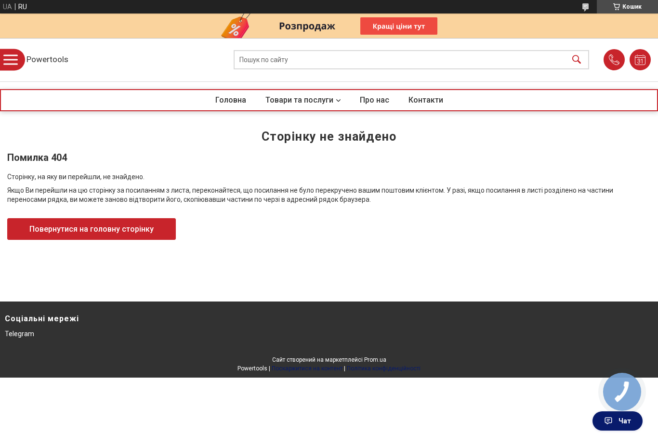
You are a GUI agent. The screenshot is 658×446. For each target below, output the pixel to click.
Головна (230, 100)
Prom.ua (375, 359)
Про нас (374, 100)
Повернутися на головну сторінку (91, 229)
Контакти (425, 100)
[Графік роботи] (640, 59)
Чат (625, 421)
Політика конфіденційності (384, 368)
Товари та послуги (299, 100)
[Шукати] (576, 60)
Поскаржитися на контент (307, 368)
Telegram (19, 334)
